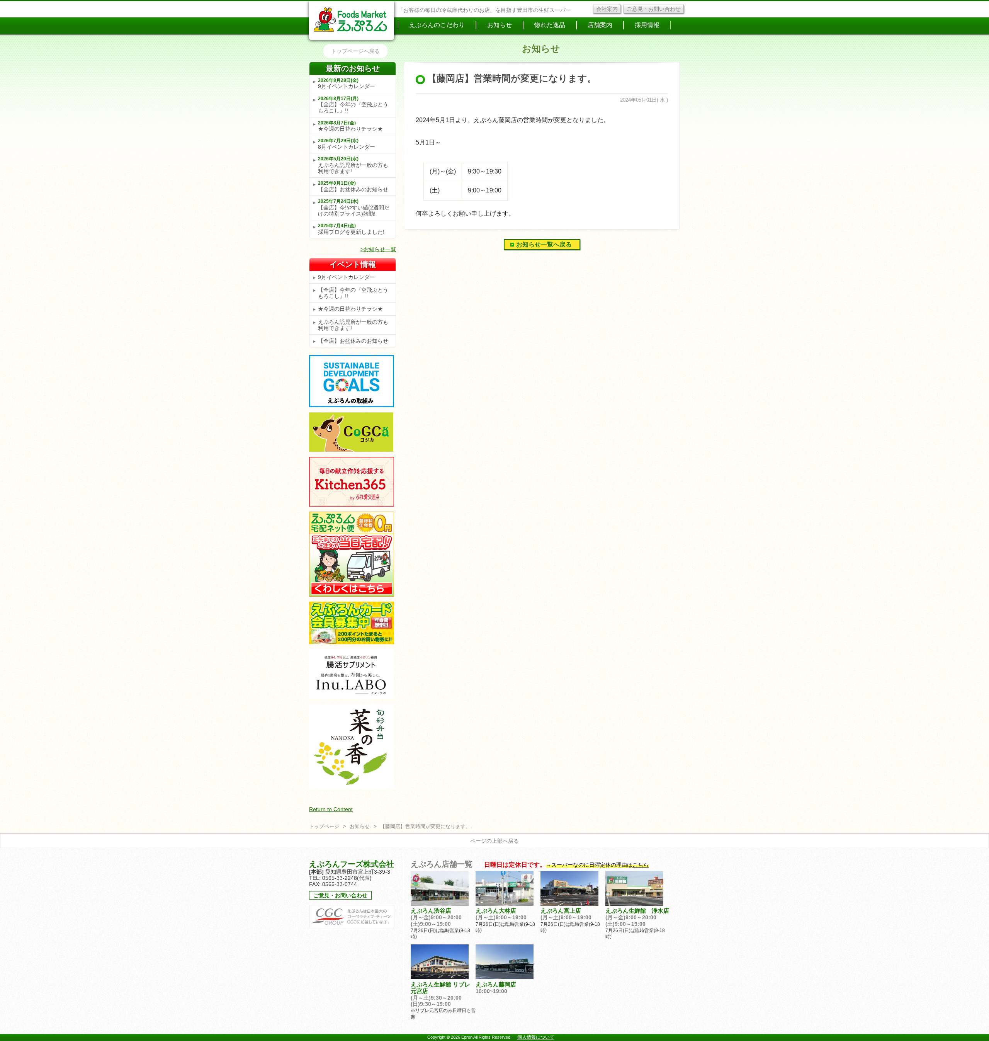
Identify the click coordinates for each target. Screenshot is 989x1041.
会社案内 (607, 9)
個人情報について (535, 1037)
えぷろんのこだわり (437, 25)
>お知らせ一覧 (378, 249)
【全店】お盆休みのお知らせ (353, 186)
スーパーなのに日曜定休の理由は (600, 865)
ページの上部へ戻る (494, 841)
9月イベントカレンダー (346, 84)
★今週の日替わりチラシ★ (350, 126)
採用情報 (647, 25)
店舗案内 (600, 25)
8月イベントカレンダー (346, 144)
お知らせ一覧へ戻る (544, 244)
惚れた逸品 (549, 25)
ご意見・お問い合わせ (654, 9)
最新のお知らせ (353, 68)
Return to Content (331, 809)
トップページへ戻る (355, 51)
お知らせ (499, 25)
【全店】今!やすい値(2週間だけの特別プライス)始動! (353, 208)
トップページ (324, 826)
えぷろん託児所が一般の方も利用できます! (353, 165)
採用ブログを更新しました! (351, 229)
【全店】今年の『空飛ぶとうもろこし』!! (353, 105)
